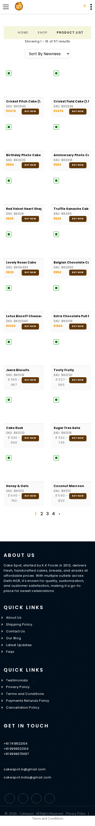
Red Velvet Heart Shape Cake (23, 209)
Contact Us (15, 631)
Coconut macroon (69, 486)
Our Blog (13, 638)
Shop (43, 32)
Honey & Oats (17, 486)
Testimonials (17, 680)
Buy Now (30, 111)
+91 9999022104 (16, 748)
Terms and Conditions (25, 693)
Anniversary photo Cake (71, 155)
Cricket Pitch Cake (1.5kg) (23, 101)
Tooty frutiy (64, 370)
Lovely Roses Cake (21, 262)
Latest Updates (19, 645)
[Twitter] (23, 798)
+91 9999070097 (16, 753)
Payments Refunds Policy (27, 700)
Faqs (10, 651)
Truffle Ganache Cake (71, 209)
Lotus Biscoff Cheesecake (23, 316)
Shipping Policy (19, 624)
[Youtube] (50, 798)
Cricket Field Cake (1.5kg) (71, 101)
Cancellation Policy (22, 707)
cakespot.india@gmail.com (27, 777)
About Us (13, 617)
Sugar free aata (67, 428)
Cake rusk (14, 428)
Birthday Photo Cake (23, 155)
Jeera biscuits (17, 370)
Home (23, 32)
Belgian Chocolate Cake (71, 262)
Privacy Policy (18, 687)
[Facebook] (10, 798)
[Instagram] (36, 798)
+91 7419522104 (16, 743)
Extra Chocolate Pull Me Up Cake (71, 316)
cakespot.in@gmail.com (25, 769)
